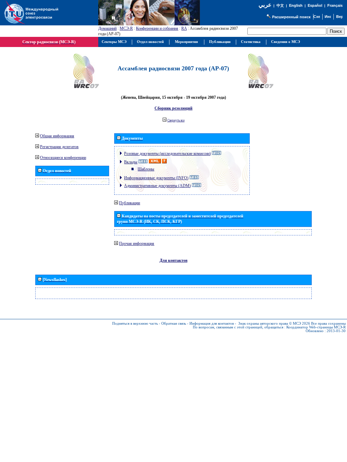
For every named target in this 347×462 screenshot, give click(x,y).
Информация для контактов (211, 323)
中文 (280, 5)
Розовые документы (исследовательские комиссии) (167, 153)
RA (184, 28)
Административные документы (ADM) (157, 185)
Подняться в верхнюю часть (135, 323)
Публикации (129, 203)
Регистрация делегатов (59, 146)
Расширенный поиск (291, 17)
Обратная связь (173, 323)
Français (335, 5)
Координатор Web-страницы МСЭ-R (316, 327)
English (296, 5)
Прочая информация (136, 243)
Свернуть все (176, 120)
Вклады (130, 162)
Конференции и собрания (157, 28)
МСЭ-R (126, 28)
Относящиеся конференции (63, 157)
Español (315, 5)
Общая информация (57, 136)
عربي (265, 5)
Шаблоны (146, 169)
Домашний (107, 28)
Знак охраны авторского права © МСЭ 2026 (274, 323)
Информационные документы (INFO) (156, 178)
